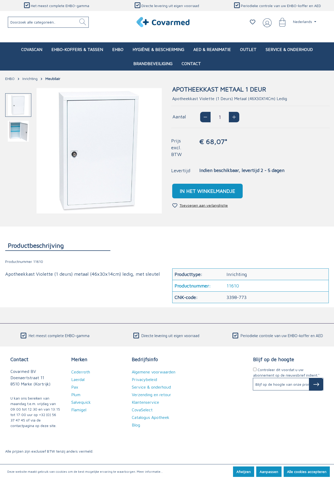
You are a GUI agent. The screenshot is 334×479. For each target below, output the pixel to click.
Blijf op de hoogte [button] (273, 359)
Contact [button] (19, 359)
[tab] (57, 245)
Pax (74, 387)
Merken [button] (79, 359)
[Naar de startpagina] (163, 22)
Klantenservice (145, 402)
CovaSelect (142, 409)
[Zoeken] (83, 22)
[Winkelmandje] (280, 22)
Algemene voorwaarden (153, 372)
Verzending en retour (151, 394)
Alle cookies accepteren (306, 471)
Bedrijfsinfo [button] (145, 359)
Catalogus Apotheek (150, 417)
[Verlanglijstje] (253, 22)
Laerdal (78, 379)
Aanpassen (269, 471)
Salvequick (81, 402)
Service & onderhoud (151, 387)
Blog (136, 425)
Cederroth (80, 372)
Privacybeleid (144, 379)
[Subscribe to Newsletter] (316, 384)
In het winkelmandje (207, 191)
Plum (75, 394)
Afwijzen (243, 471)
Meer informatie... (150, 472)
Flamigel (78, 409)
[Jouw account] (266, 22)
